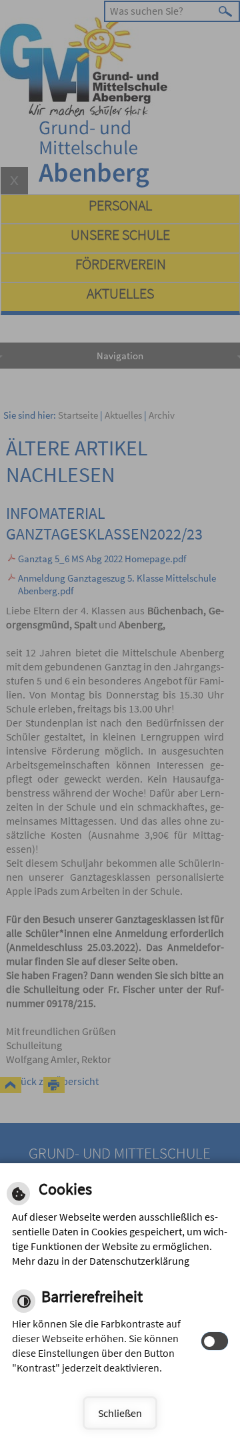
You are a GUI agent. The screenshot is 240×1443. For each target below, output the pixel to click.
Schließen (120, 1413)
